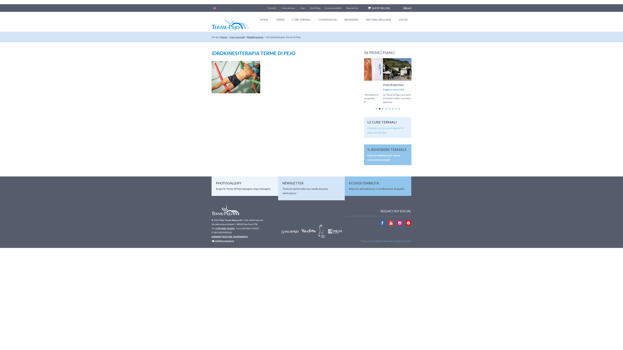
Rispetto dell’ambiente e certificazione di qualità (376, 188)
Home (264, 19)
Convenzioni (327, 19)
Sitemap (399, 241)
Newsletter (352, 8)
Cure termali (301, 19)
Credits (407, 241)
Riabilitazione (255, 37)
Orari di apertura (374, 84)
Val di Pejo (315, 8)
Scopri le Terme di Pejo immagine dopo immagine (243, 188)
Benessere (351, 19)
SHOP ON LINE (381, 8)
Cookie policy (387, 241)
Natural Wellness (378, 19)
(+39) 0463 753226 (225, 228)
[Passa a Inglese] (215, 8)
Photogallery (228, 183)
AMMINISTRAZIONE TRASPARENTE (230, 236)
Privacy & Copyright (370, 241)
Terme (280, 19)
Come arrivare (288, 8)
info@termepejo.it (224, 241)
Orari (302, 8)
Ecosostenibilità (333, 8)
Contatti (271, 8)
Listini (403, 19)
